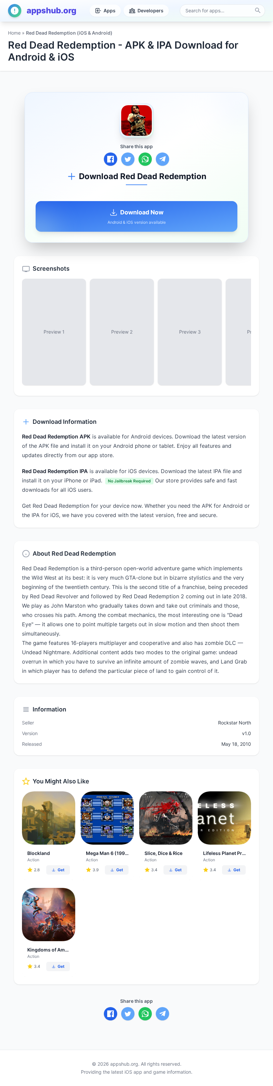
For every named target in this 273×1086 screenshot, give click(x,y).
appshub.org (51, 10)
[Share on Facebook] (110, 159)
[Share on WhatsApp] (145, 159)
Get (61, 869)
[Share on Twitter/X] (128, 159)
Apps (110, 10)
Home (14, 33)
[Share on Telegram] (162, 159)
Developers (150, 10)
